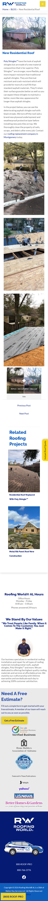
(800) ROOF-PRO (13, 896)
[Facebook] (24, 877)
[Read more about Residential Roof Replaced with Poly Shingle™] (24, 470)
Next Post (24, 413)
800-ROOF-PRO (24, 864)
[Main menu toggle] (43, 4)
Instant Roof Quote (45, 450)
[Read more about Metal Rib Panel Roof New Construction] (24, 527)
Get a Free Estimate (14, 720)
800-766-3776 (24, 870)
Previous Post (24, 405)
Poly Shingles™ (11, 61)
